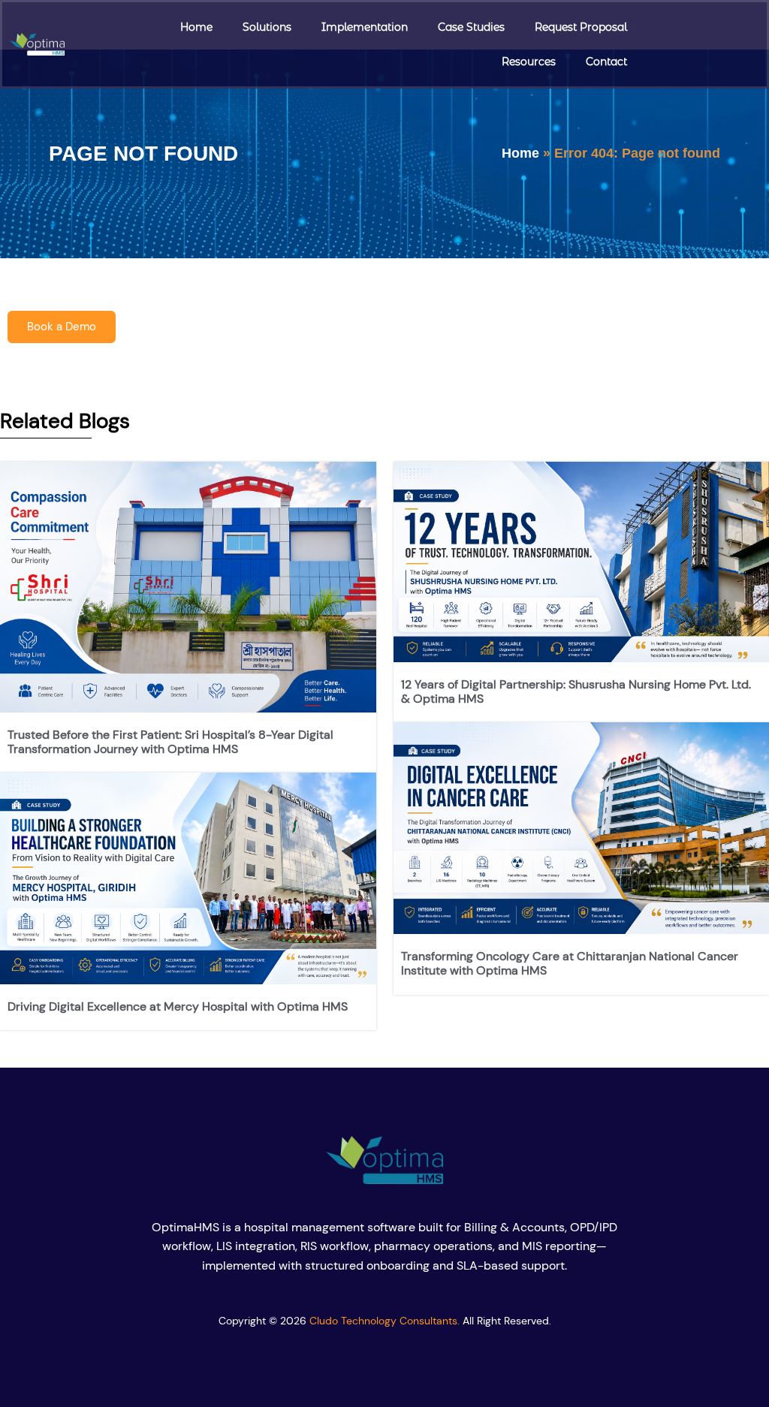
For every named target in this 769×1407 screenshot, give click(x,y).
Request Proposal (581, 27)
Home (196, 27)
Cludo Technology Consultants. (384, 1320)
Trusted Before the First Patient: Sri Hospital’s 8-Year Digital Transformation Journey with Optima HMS (170, 742)
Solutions (267, 27)
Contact (606, 61)
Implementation (364, 27)
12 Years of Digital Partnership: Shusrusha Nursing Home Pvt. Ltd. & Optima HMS (576, 691)
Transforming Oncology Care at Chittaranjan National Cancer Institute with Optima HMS (569, 963)
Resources (529, 61)
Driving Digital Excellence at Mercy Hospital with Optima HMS (178, 1006)
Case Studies (471, 27)
